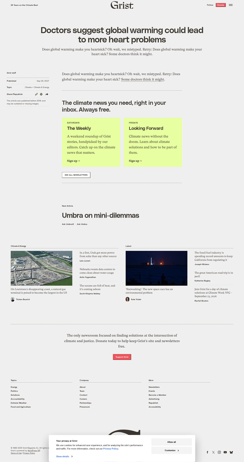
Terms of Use (16, 453)
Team (82, 391)
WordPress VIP (34, 450)
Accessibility (155, 407)
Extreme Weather (19, 403)
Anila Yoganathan (88, 277)
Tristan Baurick (23, 299)
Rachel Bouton (201, 301)
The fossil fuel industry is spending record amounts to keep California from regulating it (214, 256)
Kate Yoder (136, 299)
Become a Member (157, 395)
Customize (170, 450)
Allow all (171, 442)
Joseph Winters (202, 264)
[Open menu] (230, 5)
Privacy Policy (29, 453)
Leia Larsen (85, 260)
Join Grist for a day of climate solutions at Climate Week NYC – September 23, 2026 (213, 293)
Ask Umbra (82, 224)
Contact (83, 395)
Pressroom (85, 407)
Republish (153, 403)
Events (152, 391)
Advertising (154, 399)
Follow (210, 5)
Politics (14, 391)
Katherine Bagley (202, 280)
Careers (83, 399)
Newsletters (154, 387)
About (82, 387)
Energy (14, 387)
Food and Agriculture (21, 407)
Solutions (15, 395)
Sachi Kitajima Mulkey (90, 293)
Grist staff (11, 73)
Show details (62, 456)
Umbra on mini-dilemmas (100, 215)
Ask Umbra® (68, 224)
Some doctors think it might (142, 79)
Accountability (18, 399)
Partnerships (85, 403)
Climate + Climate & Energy (37, 87)
